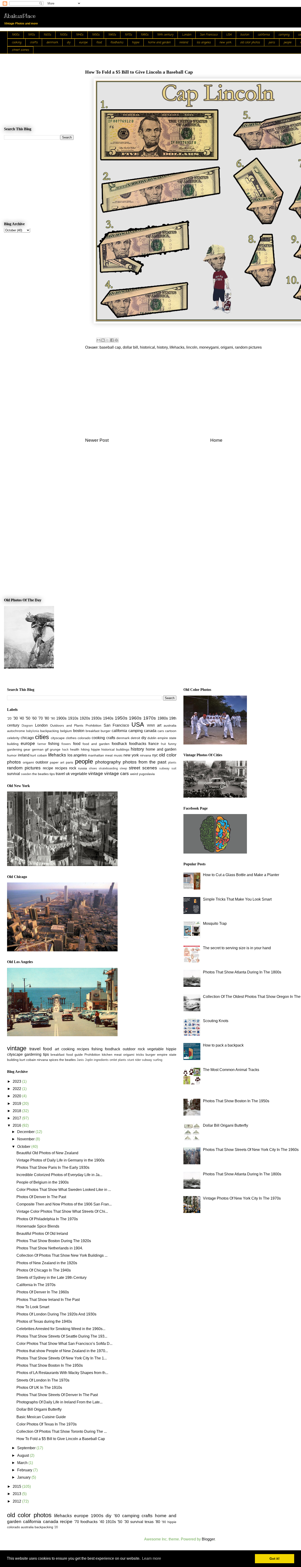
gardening (14, 749)
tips (52, 774)
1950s (95, 35)
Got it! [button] (274, 1558)
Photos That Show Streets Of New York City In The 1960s (251, 1150)
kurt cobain (38, 755)
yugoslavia (147, 774)
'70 (40, 718)
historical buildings (115, 749)
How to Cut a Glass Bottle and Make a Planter (241, 875)
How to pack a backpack (223, 1045)
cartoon (170, 731)
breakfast (92, 731)
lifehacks (177, 347)
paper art (57, 762)
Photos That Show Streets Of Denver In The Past (57, 1395)
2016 (17, 1125)
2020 (17, 1096)
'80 (46, 718)
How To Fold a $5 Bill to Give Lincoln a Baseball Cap (60, 1439)
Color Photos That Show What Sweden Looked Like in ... (63, 1190)
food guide (74, 1054)
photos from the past (144, 762)
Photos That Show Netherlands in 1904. (49, 1248)
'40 (21, 718)
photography (108, 762)
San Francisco (209, 35)
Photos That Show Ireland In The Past (48, 1300)
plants (172, 762)
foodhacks (116, 42)
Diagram (27, 725)
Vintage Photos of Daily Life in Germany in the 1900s (60, 1160)
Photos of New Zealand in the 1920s (46, 1263)
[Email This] (98, 340)
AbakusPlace (20, 15)
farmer (41, 744)
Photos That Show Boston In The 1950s (49, 1365)
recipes (61, 768)
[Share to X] (107, 340)
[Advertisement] (39, 85)
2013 (17, 1494)
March (22, 1463)
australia (170, 725)
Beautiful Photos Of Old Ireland (42, 1234)
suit (173, 768)
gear (27, 749)
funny (172, 744)
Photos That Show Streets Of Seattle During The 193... (61, 1336)
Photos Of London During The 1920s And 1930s (56, 1314)
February (25, 1470)
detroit (135, 738)
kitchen (107, 1054)
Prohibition (93, 725)
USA (229, 35)
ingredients (101, 1060)
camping (283, 35)
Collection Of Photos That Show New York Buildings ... (61, 1255)
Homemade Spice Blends (37, 1226)
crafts (34, 42)
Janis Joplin (85, 1060)
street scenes (20, 50)
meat (109, 755)
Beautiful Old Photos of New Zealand (47, 1153)
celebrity (13, 738)
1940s (79, 35)
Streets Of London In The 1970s (42, 1380)
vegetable (79, 774)
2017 (17, 1118)
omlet (113, 1060)
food (99, 42)
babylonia (32, 731)
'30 (15, 718)
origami (227, 347)
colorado (84, 738)
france (153, 744)
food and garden (96, 744)
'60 (34, 718)
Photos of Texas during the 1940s (44, 1321)
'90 (53, 718)
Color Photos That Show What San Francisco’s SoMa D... (64, 1344)
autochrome (16, 731)
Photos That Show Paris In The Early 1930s (52, 1167)
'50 (27, 718)
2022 (17, 1089)
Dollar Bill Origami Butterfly (39, 1409)
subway (164, 768)
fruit (163, 744)
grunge (55, 749)
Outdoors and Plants (66, 725)
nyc (155, 755)
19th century (165, 35)
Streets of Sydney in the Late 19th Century (51, 1278)
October (24, 1147)
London (186, 35)
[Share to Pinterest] (116, 340)
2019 (17, 1104)
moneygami (209, 347)
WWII (151, 725)
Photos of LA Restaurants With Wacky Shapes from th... (62, 1373)
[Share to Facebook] (112, 340)
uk (68, 774)
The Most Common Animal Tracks (231, 1070)
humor (12, 755)
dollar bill (130, 347)
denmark (52, 42)
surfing (157, 1060)
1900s (15, 35)
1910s (31, 35)
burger (106, 731)
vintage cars (116, 773)
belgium (66, 731)
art (159, 725)
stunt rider (134, 1060)
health (74, 749)
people (287, 42)
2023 (17, 1081)
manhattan (96, 755)
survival (13, 774)
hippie (135, 42)
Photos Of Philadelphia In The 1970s (47, 1219)
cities (42, 737)
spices (53, 1060)
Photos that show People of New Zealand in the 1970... (62, 1351)
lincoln (191, 347)
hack (65, 749)
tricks (140, 1054)
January (24, 1477)
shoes (93, 768)
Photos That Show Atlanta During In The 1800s (242, 972)
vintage (95, 773)
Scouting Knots (215, 1021)
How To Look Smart (32, 1307)
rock (72, 768)
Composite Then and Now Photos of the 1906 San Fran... (64, 1204)
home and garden (159, 42)
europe (83, 42)
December (26, 1132)
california (264, 35)
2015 (17, 1486)
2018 (17, 1111)
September (26, 1448)
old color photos (250, 42)
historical (147, 347)
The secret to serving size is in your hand (237, 948)
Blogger (208, 1539)
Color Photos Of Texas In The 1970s (46, 1424)
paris (272, 42)
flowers (66, 744)
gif (46, 749)
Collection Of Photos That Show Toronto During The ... (61, 1431)
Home (216, 440)
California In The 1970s (35, 1285)
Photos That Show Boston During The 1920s (53, 1241)
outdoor (42, 762)
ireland (183, 42)
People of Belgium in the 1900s (42, 1182)
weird (134, 774)
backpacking (49, 731)
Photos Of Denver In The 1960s (42, 1292)
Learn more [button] (151, 1558)
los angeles (204, 42)
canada (150, 731)
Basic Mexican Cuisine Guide (41, 1417)
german (38, 749)
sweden (26, 774)
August (23, 1455)
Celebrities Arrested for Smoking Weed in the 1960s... (60, 1329)
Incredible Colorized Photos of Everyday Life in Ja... (59, 1175)
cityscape (58, 738)
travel (60, 774)
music (118, 755)
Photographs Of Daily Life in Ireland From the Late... (59, 1402)
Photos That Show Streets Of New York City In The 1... (61, 1358)
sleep (123, 768)
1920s (47, 35)
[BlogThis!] (103, 340)
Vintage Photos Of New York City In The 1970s (242, 1198)
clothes (71, 738)
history (162, 347)
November (26, 1139)
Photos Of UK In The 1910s (39, 1388)
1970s (128, 35)
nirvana (145, 755)
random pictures (248, 347)
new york (225, 42)
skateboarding (108, 768)
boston (244, 35)
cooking (16, 42)
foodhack (119, 744)
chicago (27, 738)
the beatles (40, 774)
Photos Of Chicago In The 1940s (43, 1270)
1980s (144, 35)
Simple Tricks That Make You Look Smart (237, 899)
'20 (9, 718)
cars (161, 731)
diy (68, 42)
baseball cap (110, 347)
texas (149, 1522)
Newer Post (97, 440)
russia (82, 768)
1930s (63, 35)
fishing (53, 744)
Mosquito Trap (215, 923)
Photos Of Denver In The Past (41, 1197)
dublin (151, 738)
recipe (48, 768)
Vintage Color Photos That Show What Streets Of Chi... (62, 1211)
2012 (17, 1501)
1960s (112, 35)
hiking (85, 749)
